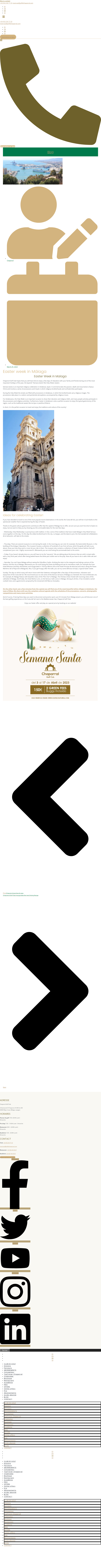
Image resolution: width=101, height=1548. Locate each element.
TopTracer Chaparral (12, 1416)
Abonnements (9, 1440)
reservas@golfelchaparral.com (23, 3)
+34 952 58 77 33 (6, 3)
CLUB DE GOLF (10, 1403)
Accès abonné (10, 1395)
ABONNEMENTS (10, 1411)
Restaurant (8, 1424)
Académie (8, 1383)
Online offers (9, 1389)
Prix (5, 1438)
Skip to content (5, 1)
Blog (50, 152)
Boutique (8, 1422)
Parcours (7, 1408)
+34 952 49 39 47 (12, 1150)
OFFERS (7, 1432)
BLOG (6, 1446)
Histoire (7, 1406)
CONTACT (8, 1399)
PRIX (6, 1430)
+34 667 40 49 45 (11, 1154)
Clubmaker (8, 1419)
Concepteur (9, 1414)
